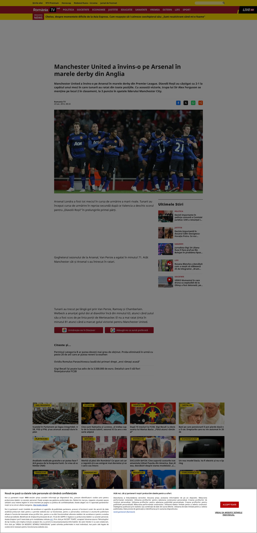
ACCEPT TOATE (229, 504)
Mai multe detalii (40, 505)
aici (51, 519)
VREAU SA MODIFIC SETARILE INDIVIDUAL (228, 513)
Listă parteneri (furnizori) (124, 512)
